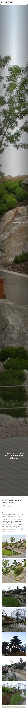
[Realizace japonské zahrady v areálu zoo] (14, 693)
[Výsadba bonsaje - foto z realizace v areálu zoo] (14, 644)
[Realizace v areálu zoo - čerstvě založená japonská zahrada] (14, 620)
